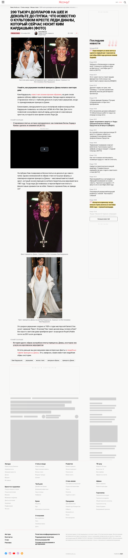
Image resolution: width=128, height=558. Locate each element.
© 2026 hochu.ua (70, 554)
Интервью (8, 480)
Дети (36, 526)
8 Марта (68, 509)
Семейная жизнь (40, 523)
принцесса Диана (68, 360)
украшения (29, 360)
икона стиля (40, 360)
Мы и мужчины (39, 518)
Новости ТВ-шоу (101, 466)
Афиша (98, 481)
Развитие (69, 464)
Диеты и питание (10, 500)
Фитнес (7, 508)
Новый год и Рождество (73, 506)
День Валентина (71, 503)
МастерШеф (100, 472)
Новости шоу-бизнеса (11, 466)
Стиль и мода (40, 464)
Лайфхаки (38, 495)
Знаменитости (9, 469)
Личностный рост (71, 469)
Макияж (7, 495)
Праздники (70, 501)
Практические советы (42, 469)
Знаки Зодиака (100, 506)
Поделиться (76, 33)
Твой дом (39, 484)
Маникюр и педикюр (11, 497)
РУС (120, 2)
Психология (69, 472)
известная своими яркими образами (46, 94)
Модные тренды (40, 474)
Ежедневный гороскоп (103, 509)
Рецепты (38, 503)
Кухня (37, 501)
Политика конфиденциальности (47, 534)
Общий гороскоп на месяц (104, 501)
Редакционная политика (44, 537)
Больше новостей (104, 219)
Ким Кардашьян (17, 360)
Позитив (68, 492)
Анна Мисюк (42, 32)
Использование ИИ (42, 540)
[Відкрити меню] (3, 2)
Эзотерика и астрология (73, 483)
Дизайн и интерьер (40, 486)
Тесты (68, 489)
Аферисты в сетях (101, 474)
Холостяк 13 (100, 469)
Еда (36, 506)
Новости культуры (101, 486)
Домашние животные (41, 489)
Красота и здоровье (12, 487)
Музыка (7, 477)
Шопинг (37, 477)
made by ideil (118, 554)
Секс (36, 521)
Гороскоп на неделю (102, 498)
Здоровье (8, 503)
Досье (7, 474)
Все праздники (70, 517)
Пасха (67, 515)
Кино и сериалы (101, 483)
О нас (7, 540)
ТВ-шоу (99, 464)
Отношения (39, 515)
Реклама (8, 542)
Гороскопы (100, 493)
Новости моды (39, 466)
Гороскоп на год (101, 503)
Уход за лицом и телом (12, 489)
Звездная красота (10, 472)
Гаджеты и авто (70, 495)
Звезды (8, 464)
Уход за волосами (10, 492)
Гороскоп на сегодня (102, 495)
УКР (117, 2)
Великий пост (70, 512)
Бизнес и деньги (70, 466)
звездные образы (53, 360)
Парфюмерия (9, 506)
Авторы (8, 534)
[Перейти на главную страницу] (64, 2)
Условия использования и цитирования (45, 543)
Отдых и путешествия (72, 486)
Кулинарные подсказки (42, 509)
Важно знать (69, 474)
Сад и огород (39, 492)
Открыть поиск (125, 2)
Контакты (9, 537)
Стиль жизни (70, 481)
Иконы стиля (15, 33)
